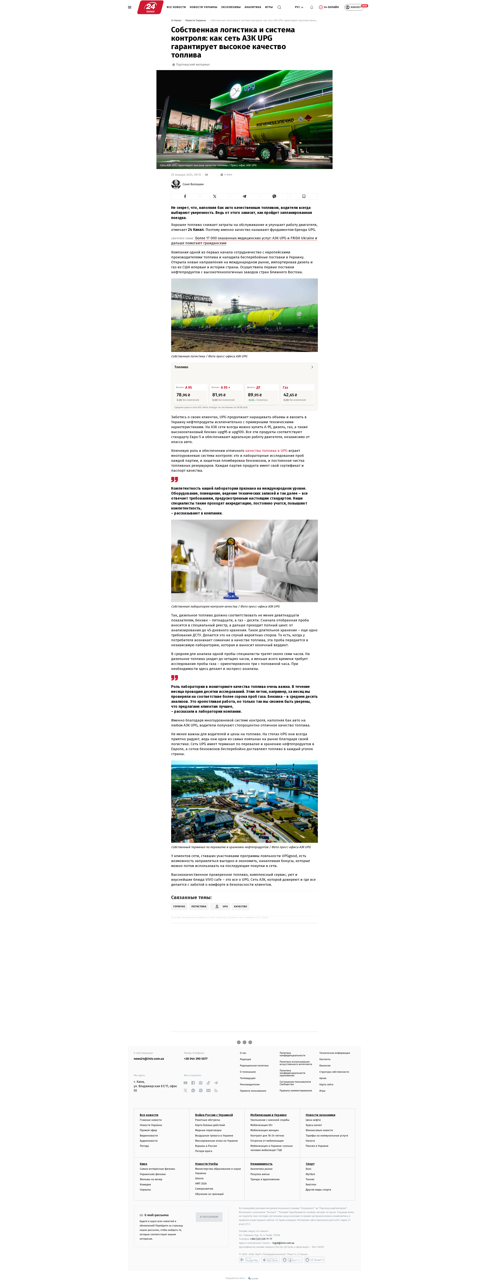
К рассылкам (209, 1217)
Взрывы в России (206, 1146)
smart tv (292, 1260)
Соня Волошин (193, 184)
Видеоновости (149, 1135)
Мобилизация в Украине (268, 1115)
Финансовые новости (319, 1130)
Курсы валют (314, 1125)
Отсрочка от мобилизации (267, 1140)
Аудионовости (149, 1140)
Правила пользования (253, 1091)
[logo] (150, 7)
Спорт (310, 1164)
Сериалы (145, 1189)
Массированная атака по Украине (216, 1140)
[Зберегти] (304, 196)
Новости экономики (320, 1115)
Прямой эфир (148, 1130)
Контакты (324, 1059)
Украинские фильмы (153, 1174)
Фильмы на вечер (151, 1179)
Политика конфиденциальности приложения (292, 1073)
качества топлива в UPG (266, 450)
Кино (143, 1164)
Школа (199, 1178)
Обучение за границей (209, 1194)
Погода (144, 1146)
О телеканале (248, 1072)
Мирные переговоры (208, 1130)
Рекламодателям (250, 1084)
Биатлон (311, 1184)
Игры (269, 7)
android (249, 1260)
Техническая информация (334, 1053)
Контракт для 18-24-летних (267, 1135)
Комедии (145, 1184)
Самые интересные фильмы (157, 1168)
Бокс (309, 1168)
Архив (322, 1078)
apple (271, 1260)
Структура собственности (334, 1072)
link (185, 1083)
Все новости (176, 7)
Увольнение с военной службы (269, 1120)
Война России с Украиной (214, 1115)
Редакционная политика (254, 1065)
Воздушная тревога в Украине (214, 1135)
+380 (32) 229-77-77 (261, 1238)
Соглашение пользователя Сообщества (295, 1083)
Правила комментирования (296, 1090)
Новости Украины (204, 7)
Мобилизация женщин (264, 1130)
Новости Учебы (206, 1164)
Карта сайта (326, 1084)
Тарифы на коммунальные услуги (327, 1135)
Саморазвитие (204, 1188)
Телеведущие (248, 1078)
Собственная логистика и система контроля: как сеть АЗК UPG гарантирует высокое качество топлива (264, 20)
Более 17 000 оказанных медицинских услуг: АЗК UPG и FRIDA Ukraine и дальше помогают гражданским (244, 240)
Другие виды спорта (318, 1189)
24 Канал (176, 20)
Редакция (245, 1059)
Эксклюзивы (231, 7)
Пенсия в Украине (317, 1146)
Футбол (310, 1174)
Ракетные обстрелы (207, 1120)
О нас (243, 1053)
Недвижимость (261, 1164)
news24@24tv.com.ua (149, 1059)
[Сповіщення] (311, 7)
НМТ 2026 (201, 1183)
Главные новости (151, 1120)
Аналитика (253, 7)
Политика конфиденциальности (292, 1054)
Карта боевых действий (210, 1125)
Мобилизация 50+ (261, 1125)
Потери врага (203, 1151)
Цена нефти (313, 1120)
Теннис (310, 1179)
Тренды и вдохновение (264, 1179)
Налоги (310, 1140)
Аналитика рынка (261, 1168)
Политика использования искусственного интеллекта (296, 1063)
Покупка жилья (260, 1174)
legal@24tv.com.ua (283, 1243)
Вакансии (324, 1065)
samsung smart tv (314, 1260)
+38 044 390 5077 (195, 1059)
